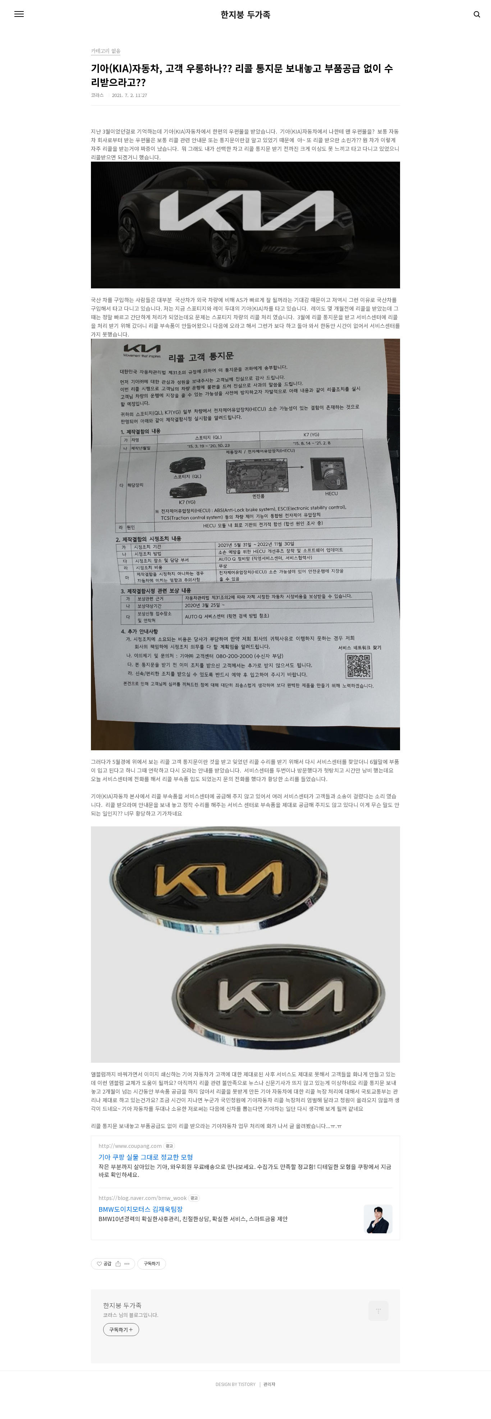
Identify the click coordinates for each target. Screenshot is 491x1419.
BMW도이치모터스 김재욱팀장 (140, 1209)
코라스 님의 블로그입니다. (131, 1314)
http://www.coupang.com (130, 1146)
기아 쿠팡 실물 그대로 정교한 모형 (145, 1157)
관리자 (269, 1384)
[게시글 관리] (127, 1263)
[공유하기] (118, 1263)
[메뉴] (19, 14)
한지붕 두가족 (246, 14)
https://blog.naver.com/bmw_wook (142, 1198)
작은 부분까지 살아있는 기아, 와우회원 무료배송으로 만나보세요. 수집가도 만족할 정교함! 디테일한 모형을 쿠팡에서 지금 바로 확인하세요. (244, 1170)
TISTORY (247, 1384)
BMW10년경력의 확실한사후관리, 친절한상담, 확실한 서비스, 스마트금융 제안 (193, 1218)
